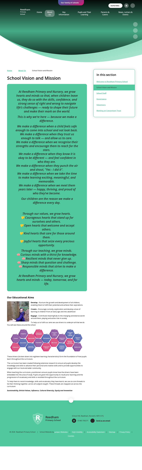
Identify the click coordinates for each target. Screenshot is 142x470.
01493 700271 (83, 421)
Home (9, 70)
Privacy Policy (124, 432)
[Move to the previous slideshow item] (135, 24)
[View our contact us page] (126, 5)
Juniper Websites (61, 432)
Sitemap (112, 432)
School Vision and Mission (42, 70)
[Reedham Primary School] (13, 11)
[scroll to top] (71, 400)
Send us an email (103, 421)
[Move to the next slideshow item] (135, 30)
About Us (22, 70)
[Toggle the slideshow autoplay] (135, 36)
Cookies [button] (71, 436)
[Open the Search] (132, 5)
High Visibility (77, 432)
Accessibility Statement (96, 432)
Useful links (115, 6)
